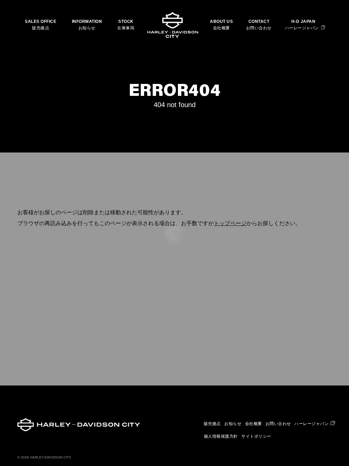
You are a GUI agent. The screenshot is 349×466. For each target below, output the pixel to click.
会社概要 (221, 28)
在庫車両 (125, 28)
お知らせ (86, 28)
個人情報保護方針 (221, 436)
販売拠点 (40, 28)
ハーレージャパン (302, 28)
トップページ (230, 223)
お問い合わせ (259, 28)
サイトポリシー (256, 436)
